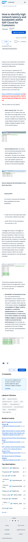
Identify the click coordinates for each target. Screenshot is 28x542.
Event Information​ (18, 406)
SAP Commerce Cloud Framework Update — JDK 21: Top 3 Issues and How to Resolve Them (13, 449)
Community (11, 2)
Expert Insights (11, 409)
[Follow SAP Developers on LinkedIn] (18, 520)
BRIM (4, 399)
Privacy (7, 525)
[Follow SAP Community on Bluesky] (12, 520)
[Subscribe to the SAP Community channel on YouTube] (15, 520)
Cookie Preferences (7, 538)
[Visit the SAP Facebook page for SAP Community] (9, 520)
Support (21, 534)
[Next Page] (15, 414)
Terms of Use (21, 525)
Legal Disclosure (21, 529)
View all (4, 512)
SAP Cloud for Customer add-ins (10, 48)
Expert (4, 409)
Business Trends (11, 399)
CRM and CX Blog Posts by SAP (9, 6)
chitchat (15, 401)
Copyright (7, 529)
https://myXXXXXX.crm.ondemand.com (12, 94)
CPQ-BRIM (5, 404)
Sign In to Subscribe (18, 32)
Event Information (6, 406)
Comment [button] (22, 370)
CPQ (21, 401)
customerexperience (14, 404)
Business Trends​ (6, 401)
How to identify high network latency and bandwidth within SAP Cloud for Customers (14, 20)
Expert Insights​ (6, 412)
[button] (7, 44)
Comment (7, 388)
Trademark (7, 534)
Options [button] (12, 35)
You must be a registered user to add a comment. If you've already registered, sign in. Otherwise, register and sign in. (13, 382)
